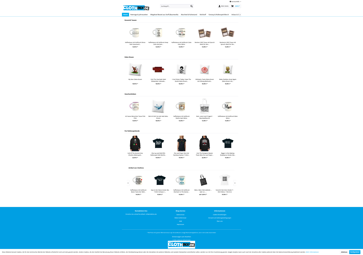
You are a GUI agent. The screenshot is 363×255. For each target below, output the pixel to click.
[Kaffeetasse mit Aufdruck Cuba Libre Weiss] (158, 32)
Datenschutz (180, 215)
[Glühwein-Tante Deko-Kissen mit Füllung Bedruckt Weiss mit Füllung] (181, 69)
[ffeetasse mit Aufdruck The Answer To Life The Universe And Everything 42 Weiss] (224, 180)
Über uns (220, 221)
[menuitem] (177, 6)
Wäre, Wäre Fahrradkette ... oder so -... (181, 191)
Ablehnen (344, 252)
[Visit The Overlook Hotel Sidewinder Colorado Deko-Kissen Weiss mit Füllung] (135, 69)
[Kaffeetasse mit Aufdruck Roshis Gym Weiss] (158, 106)
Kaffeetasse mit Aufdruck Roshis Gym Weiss (158, 117)
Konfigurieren (354, 252)
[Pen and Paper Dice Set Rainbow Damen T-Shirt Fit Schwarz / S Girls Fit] (158, 143)
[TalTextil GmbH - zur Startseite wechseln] (136, 8)
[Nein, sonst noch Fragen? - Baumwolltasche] (181, 106)
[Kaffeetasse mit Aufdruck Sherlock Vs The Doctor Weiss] (160, 180)
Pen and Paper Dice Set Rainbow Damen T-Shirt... (158, 154)
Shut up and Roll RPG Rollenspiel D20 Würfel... (135, 154)
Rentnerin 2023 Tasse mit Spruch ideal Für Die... (205, 43)
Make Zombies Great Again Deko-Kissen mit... (204, 80)
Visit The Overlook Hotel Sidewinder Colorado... (135, 80)
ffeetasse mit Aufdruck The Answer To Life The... (224, 191)
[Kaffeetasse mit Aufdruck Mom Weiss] (204, 106)
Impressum (180, 224)
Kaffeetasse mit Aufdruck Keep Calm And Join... (135, 43)
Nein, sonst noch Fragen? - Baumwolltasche (181, 117)
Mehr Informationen (312, 252)
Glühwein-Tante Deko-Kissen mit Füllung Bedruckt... (181, 80)
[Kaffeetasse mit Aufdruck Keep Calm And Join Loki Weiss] (135, 32)
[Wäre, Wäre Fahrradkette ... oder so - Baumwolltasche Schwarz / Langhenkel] (181, 180)
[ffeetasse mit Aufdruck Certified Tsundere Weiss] (228, 106)
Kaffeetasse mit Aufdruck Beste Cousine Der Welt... (228, 43)
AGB (180, 221)
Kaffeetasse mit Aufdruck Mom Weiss (204, 117)
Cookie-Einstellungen (219, 215)
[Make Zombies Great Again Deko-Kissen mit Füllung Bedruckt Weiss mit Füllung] (204, 69)
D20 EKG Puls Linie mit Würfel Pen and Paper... (227, 154)
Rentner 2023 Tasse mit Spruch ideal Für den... (181, 43)
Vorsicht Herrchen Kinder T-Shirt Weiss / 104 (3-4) (203, 191)
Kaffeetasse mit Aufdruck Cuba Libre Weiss (158, 43)
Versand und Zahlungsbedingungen (219, 218)
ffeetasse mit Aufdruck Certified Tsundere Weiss (228, 117)
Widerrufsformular (180, 218)
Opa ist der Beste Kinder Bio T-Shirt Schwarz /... (138, 191)
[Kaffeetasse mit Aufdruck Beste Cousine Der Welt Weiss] (228, 32)
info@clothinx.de (151, 214)
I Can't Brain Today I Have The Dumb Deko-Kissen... (158, 80)
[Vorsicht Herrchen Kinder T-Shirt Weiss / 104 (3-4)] (203, 180)
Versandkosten (177, 232)
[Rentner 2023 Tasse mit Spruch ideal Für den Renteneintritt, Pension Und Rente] (181, 32)
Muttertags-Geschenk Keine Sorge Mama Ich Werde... (228, 80)
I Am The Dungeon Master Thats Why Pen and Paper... (181, 154)
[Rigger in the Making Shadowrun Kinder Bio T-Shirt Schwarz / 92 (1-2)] (204, 143)
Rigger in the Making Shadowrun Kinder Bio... (204, 154)
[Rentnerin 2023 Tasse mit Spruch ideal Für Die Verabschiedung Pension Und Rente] (204, 32)
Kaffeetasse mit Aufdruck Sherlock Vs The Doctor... (160, 191)
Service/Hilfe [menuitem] (235, 1)
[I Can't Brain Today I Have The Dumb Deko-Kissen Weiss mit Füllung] (158, 69)
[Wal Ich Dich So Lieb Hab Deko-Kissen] (135, 106)
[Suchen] (192, 6)
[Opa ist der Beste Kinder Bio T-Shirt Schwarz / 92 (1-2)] (138, 180)
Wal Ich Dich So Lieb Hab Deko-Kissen (135, 117)
